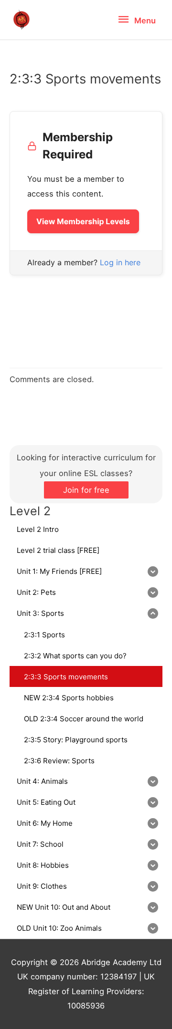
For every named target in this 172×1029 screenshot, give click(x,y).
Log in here (120, 262)
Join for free (86, 490)
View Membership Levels (83, 221)
